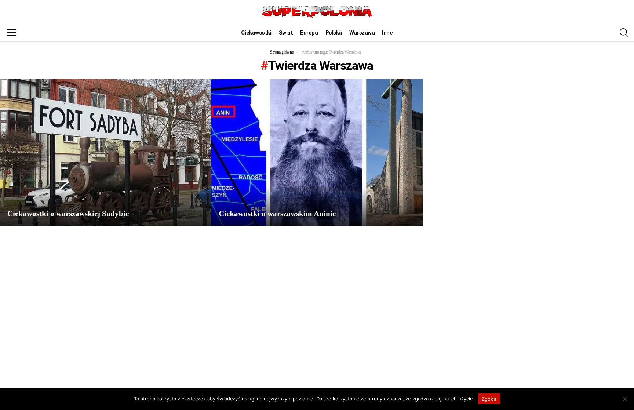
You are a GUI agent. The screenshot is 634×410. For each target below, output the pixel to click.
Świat (286, 32)
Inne (387, 32)
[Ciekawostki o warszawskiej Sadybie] (105, 152)
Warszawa (362, 32)
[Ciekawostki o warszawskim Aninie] (317, 152)
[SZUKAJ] (624, 32)
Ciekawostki (256, 32)
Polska (333, 32)
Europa (309, 32)
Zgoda (489, 399)
